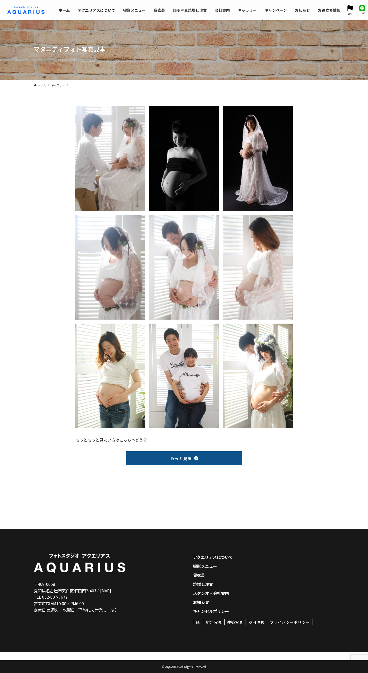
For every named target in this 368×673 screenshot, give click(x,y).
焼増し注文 (203, 584)
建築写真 (235, 622)
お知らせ (201, 602)
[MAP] (105, 591)
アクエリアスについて (213, 557)
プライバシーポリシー (290, 622)
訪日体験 (256, 622)
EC (198, 622)
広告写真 (214, 622)
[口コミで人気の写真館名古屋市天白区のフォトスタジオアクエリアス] (26, 10)
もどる (81, 477)
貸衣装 (199, 575)
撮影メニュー (205, 566)
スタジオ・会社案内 (211, 593)
